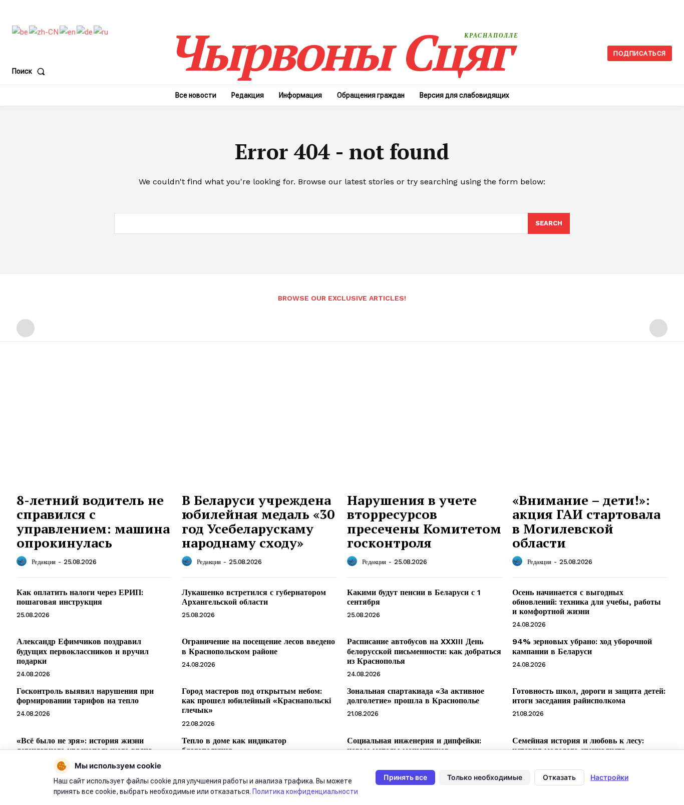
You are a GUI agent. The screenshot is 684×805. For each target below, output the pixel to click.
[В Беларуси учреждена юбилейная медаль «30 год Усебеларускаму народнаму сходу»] (259, 428)
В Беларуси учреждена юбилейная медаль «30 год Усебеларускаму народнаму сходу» (258, 521)
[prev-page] (26, 328)
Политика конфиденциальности (305, 791)
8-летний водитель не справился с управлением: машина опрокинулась (93, 521)
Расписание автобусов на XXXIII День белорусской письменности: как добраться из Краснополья (424, 651)
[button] (30, 71)
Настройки (609, 777)
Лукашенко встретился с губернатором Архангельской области (254, 597)
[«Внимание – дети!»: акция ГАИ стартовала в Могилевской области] (589, 428)
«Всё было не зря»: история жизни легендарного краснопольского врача (84, 745)
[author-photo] (23, 561)
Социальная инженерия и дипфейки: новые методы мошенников (414, 745)
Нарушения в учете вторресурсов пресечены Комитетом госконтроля (424, 521)
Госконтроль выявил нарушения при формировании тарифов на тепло (85, 695)
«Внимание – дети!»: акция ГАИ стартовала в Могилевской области (586, 521)
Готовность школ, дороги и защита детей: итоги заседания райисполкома (588, 695)
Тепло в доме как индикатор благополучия (234, 745)
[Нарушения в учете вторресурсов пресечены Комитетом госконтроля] (424, 428)
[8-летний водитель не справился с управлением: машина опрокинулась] (94, 428)
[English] (68, 31)
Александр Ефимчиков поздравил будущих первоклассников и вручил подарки (83, 651)
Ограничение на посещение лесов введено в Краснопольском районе (258, 646)
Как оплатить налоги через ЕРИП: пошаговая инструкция (80, 597)
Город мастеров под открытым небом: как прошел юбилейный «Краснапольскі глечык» (256, 700)
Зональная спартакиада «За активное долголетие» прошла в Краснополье (415, 695)
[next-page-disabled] (658, 328)
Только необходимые (484, 777)
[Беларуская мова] (20, 31)
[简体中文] (44, 31)
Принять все (405, 777)
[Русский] (101, 31)
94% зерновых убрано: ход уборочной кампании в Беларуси (582, 646)
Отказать (559, 777)
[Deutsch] (85, 31)
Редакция (44, 562)
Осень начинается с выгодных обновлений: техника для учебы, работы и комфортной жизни (586, 602)
